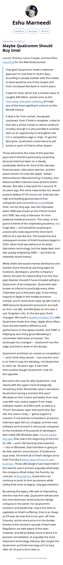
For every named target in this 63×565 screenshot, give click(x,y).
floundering (24, 476)
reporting (8, 62)
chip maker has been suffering (24, 101)
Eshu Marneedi (31, 22)
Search (45, 31)
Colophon (19, 31)
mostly (41, 202)
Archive (33, 31)
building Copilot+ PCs (41, 317)
